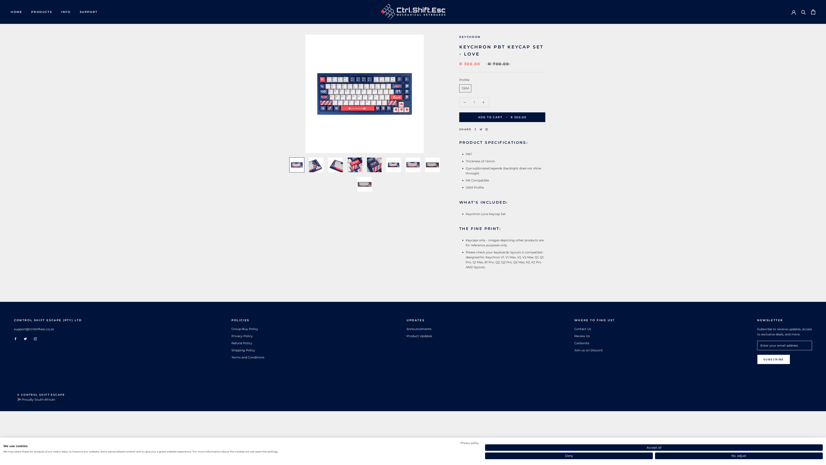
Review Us (582, 336)
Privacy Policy (242, 336)
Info (66, 12)
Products (41, 12)
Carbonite (581, 343)
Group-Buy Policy (244, 329)
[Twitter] (481, 129)
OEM (465, 88)
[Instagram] (35, 338)
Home (16, 12)
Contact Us (582, 329)
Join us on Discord (588, 350)
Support (89, 12)
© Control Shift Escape (41, 394)
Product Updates (419, 336)
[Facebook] (475, 129)
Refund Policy (241, 343)
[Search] (803, 12)
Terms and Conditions (247, 357)
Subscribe (773, 359)
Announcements (419, 329)
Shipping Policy (243, 350)
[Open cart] (813, 11)
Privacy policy (470, 443)
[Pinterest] (486, 129)
